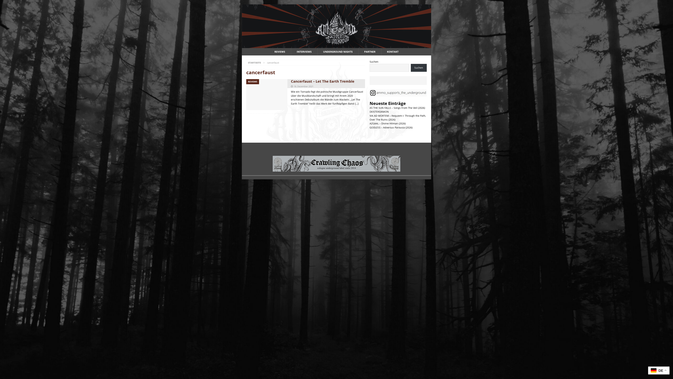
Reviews (279, 51)
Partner (369, 51)
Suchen (374, 61)
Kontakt (393, 51)
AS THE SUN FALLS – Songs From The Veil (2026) (397, 107)
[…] (357, 103)
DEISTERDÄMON (379, 111)
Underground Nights (338, 51)
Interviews (304, 51)
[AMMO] (336, 46)
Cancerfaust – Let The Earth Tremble (322, 81)
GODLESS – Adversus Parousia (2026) (391, 127)
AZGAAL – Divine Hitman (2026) (388, 123)
